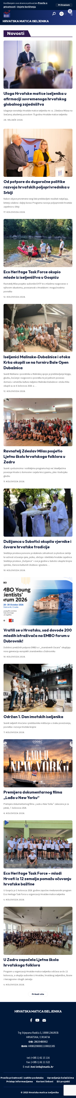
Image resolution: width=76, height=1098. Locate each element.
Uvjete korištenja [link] (26, 6)
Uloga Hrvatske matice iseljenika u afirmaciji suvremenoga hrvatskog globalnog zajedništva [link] (35, 99)
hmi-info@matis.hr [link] (41, 1066)
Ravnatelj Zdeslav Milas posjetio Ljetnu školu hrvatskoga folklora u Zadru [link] (34, 456)
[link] (70, 11)
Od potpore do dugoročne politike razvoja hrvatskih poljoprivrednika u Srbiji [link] (36, 187)
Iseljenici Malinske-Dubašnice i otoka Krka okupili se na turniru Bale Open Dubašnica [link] (37, 362)
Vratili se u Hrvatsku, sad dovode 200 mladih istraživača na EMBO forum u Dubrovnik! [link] (38, 635)
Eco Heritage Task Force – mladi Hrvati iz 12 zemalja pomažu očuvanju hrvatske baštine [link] (37, 879)
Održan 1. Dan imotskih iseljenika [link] (33, 716)
